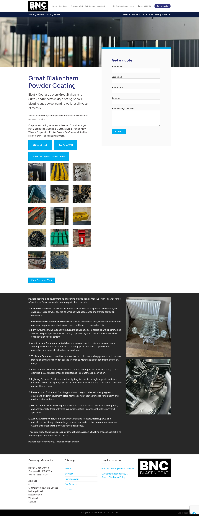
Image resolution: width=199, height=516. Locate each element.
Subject (116, 98)
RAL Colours (90, 6)
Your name (117, 66)
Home (54, 6)
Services (63, 6)
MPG (194, 512)
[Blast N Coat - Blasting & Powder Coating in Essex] (38, 6)
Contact (101, 6)
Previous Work (77, 6)
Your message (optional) (124, 108)
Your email (117, 77)
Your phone (117, 87)
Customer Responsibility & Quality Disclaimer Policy (115, 475)
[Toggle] (96, 473)
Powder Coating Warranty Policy (118, 468)
